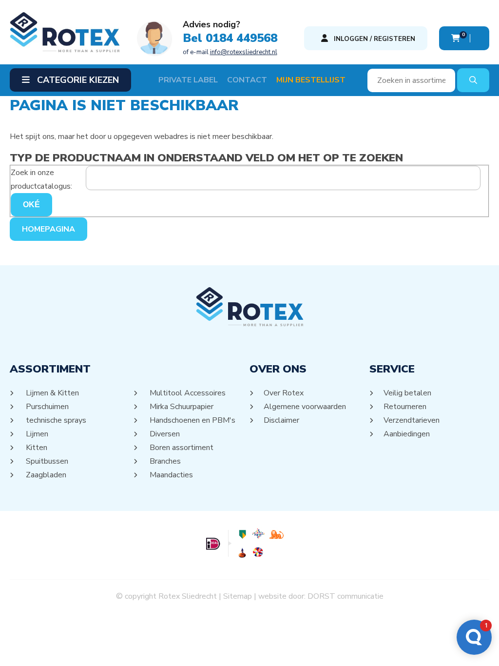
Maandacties (170, 475)
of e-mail (230, 52)
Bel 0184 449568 (230, 38)
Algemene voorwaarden (305, 406)
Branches (164, 461)
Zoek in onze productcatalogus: (41, 179)
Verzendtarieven (412, 420)
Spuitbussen (46, 461)
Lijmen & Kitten (51, 393)
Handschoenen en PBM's (191, 420)
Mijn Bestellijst (310, 80)
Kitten (35, 447)
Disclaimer (281, 420)
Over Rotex (284, 393)
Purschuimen (46, 406)
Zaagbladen (45, 475)
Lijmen (36, 434)
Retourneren (405, 406)
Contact (247, 80)
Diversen (164, 434)
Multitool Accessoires (187, 393)
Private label (188, 80)
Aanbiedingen (407, 434)
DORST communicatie (345, 596)
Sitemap (237, 596)
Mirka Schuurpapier (180, 406)
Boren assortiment (180, 447)
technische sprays (55, 420)
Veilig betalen (407, 393)
